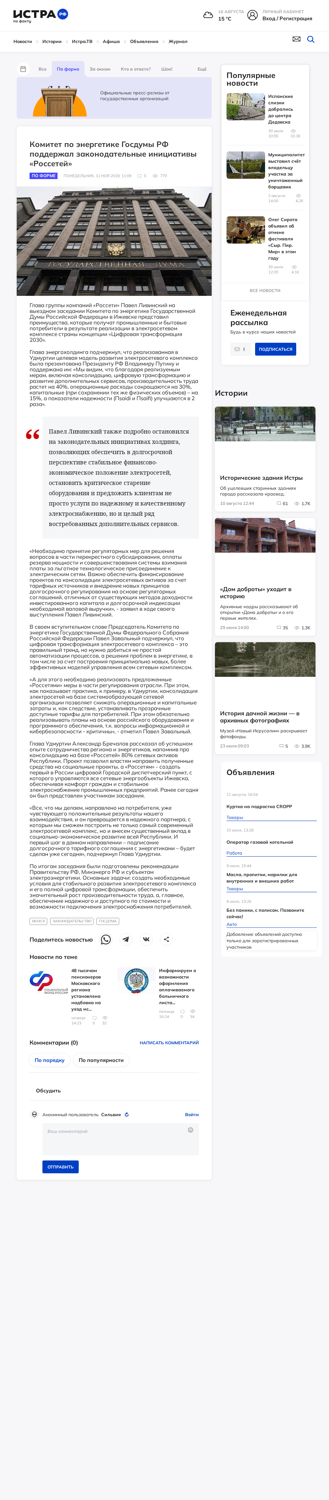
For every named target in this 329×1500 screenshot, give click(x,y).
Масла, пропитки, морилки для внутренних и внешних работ (262, 878)
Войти (192, 1114)
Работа (234, 853)
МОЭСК (38, 921)
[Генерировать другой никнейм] (127, 1114)
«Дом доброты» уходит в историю (255, 593)
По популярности (101, 1060)
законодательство (72, 921)
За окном (100, 69)
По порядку (50, 1060)
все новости (265, 290)
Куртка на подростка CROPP (259, 806)
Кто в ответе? (136, 69)
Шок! (166, 69)
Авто (232, 924)
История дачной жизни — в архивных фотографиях (259, 717)
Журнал (178, 41)
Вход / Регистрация (287, 18)
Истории (52, 41)
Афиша (111, 41)
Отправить (61, 1166)
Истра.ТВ (82, 41)
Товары (235, 817)
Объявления (144, 41)
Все (43, 69)
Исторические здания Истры (261, 477)
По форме (68, 69)
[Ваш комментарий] (120, 1139)
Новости (22, 41)
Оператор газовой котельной (260, 842)
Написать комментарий (169, 1042)
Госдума (108, 921)
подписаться (275, 349)
